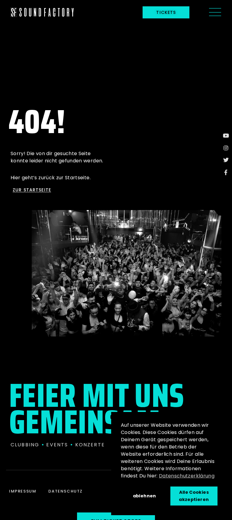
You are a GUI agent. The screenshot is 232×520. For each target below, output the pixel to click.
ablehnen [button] (144, 496)
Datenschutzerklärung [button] (186, 475)
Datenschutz (65, 491)
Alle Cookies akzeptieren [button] (194, 495)
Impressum (22, 491)
